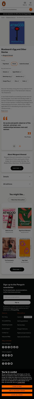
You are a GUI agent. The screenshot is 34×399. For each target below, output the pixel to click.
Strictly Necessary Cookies (17, 390)
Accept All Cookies (17, 394)
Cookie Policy (21, 382)
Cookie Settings (17, 386)
